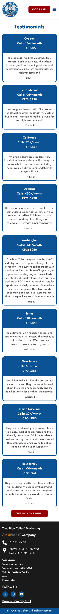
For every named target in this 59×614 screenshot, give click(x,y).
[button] (54, 9)
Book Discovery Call (16, 601)
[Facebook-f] (5, 594)
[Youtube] (21, 594)
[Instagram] (13, 594)
